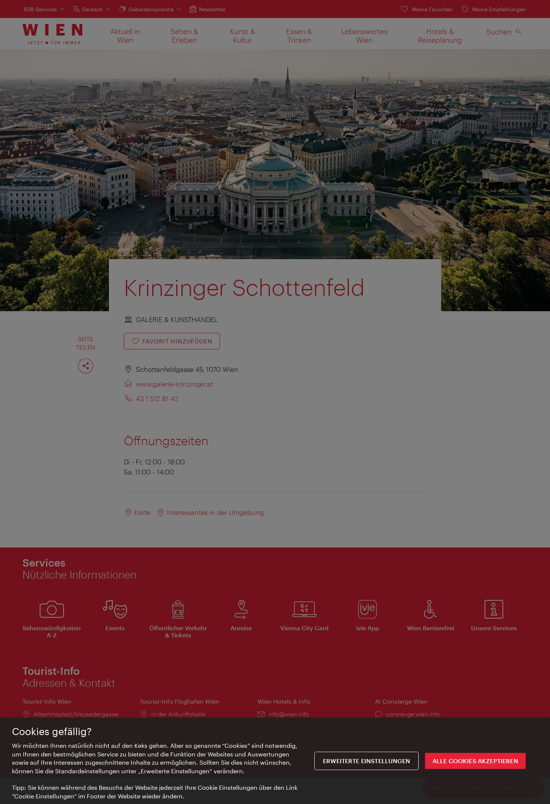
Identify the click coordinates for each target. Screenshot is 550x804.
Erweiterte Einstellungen (366, 760)
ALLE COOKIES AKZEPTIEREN (475, 760)
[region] (275, 761)
